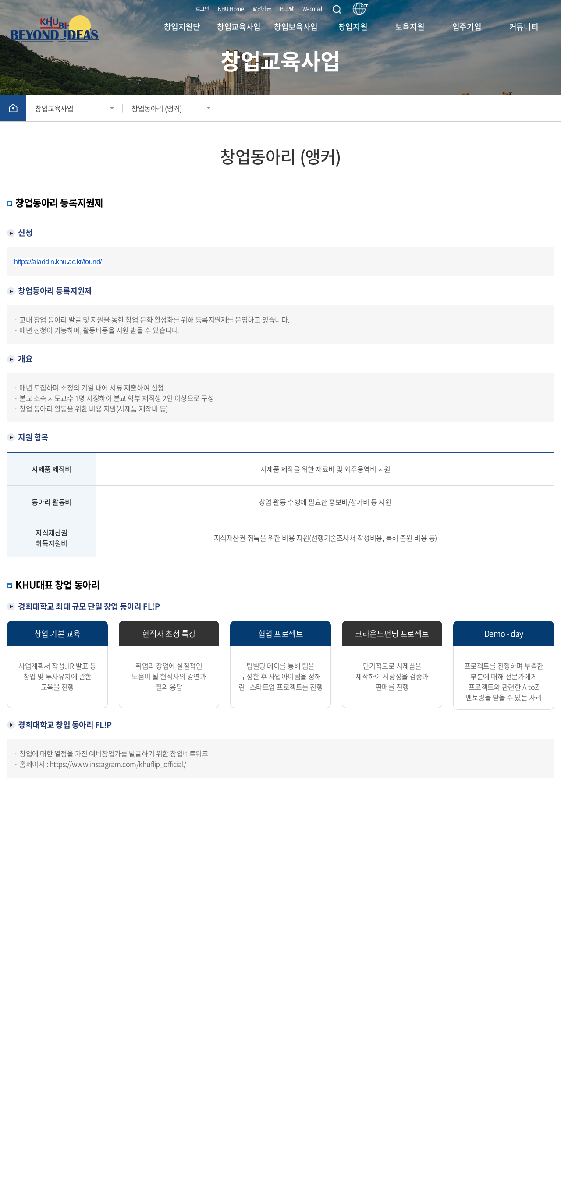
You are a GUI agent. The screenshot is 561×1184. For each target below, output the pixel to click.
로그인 (202, 8)
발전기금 (261, 8)
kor (363, 5)
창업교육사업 (54, 108)
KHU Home (231, 8)
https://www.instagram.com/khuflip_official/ (118, 764)
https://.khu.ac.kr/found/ (58, 262)
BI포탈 (287, 8)
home (13, 108)
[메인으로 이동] (58, 27)
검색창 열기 (337, 9)
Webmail (312, 8)
